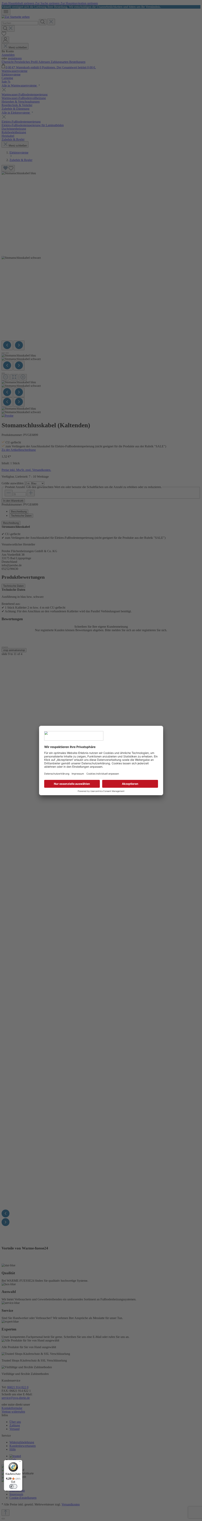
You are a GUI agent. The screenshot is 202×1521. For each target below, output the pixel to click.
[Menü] (20, 1462)
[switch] (13, 1486)
